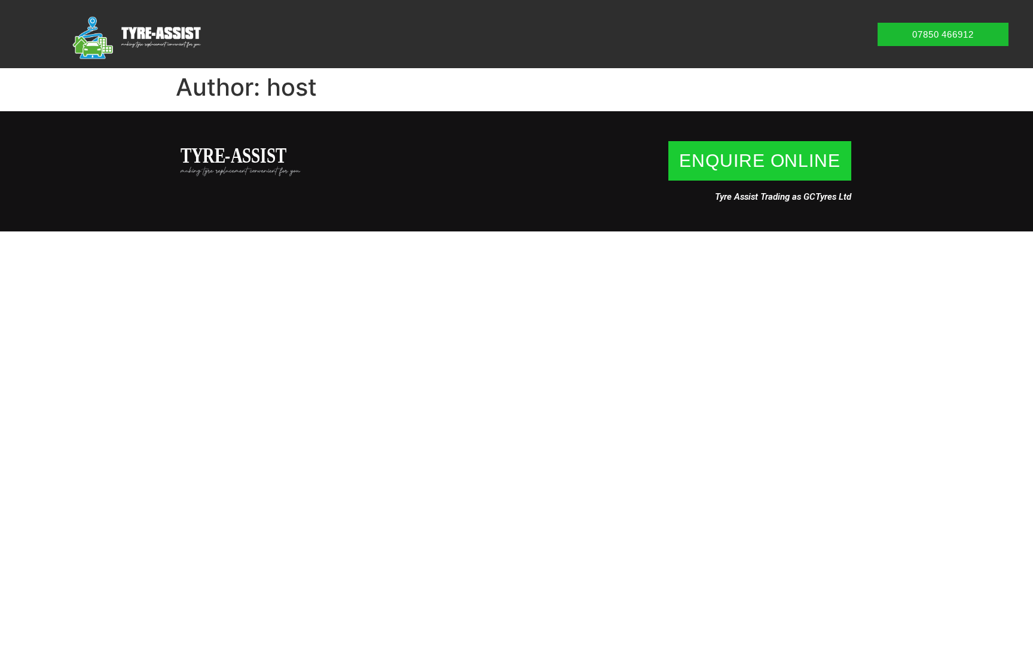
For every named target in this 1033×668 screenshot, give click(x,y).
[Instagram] (188, 193)
